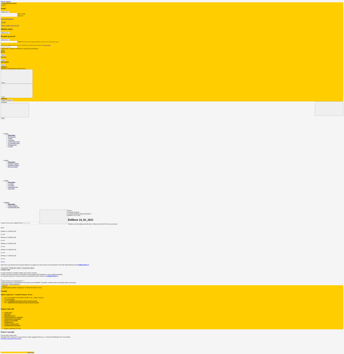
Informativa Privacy (9, 315)
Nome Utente (21, 14)
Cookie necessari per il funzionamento (12, 281)
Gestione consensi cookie (11, 324)
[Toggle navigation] (15, 110)
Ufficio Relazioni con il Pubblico (13, 317)
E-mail (19, 41)
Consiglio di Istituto (73, 212)
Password (20, 16)
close (2, 118)
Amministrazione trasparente (12, 325)
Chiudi (3, 55)
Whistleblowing (8, 322)
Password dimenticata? (7, 19)
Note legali (7, 314)
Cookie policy (8, 312)
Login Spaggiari (47, 45)
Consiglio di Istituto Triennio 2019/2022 (79, 213)
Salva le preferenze (15, 284)
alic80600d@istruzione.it (22, 301)
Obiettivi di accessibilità (11, 320)
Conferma (9, 100)
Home (69, 210)
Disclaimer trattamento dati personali (11, 338)
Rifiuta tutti (15, 268)
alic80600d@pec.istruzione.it (23, 302)
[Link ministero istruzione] (9, 3)
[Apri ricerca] (329, 108)
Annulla (3, 100)
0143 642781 (10, 299)
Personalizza (4, 268)
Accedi (3, 5)
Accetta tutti (28, 268)
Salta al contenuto (6, 1)
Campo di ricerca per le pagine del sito (11, 223)
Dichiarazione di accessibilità (12, 319)
